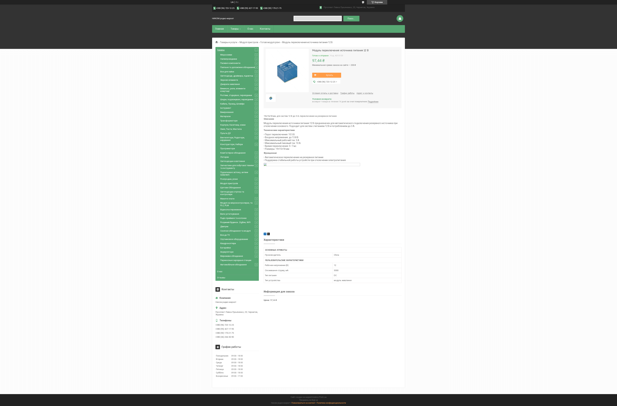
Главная (219, 28)
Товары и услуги (228, 42)
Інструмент (225, 108)
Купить (329, 75)
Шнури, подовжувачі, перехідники (236, 99)
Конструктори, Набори (231, 144)
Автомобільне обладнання (233, 264)
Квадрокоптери (228, 243)
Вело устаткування (229, 214)
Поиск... (351, 18)
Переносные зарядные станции (235, 260)
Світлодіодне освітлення (232, 161)
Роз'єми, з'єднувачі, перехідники (236, 95)
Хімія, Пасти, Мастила (231, 129)
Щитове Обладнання (230, 187)
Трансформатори (228, 120)
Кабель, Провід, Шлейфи (232, 104)
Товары (235, 28)
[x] (268, 234)
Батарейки (225, 247)
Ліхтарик (224, 157)
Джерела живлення (230, 84)
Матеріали (225, 116)
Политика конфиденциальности (331, 403)
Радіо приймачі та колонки (233, 218)
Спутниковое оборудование (234, 239)
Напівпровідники (228, 59)
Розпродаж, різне (229, 179)
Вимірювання (226, 112)
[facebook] (265, 234)
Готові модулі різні (270, 42)
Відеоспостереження (230, 209)
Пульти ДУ (225, 133)
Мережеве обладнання (231, 256)
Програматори (227, 148)
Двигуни (224, 226)
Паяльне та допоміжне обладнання (237, 67)
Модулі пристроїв (249, 42)
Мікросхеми (226, 55)
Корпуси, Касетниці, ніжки (233, 125)
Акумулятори (226, 252)
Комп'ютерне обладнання (233, 153)
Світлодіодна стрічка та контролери (232, 193)
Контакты (265, 28)
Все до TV (225, 235)
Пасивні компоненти (230, 63)
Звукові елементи (229, 80)
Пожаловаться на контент (303, 403)
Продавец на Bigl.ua (308, 400)
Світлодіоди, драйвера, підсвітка (236, 76)
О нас (250, 28)
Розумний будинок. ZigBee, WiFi (235, 222)
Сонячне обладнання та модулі (235, 231)
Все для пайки (227, 71)
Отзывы (221, 277)
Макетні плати (227, 198)
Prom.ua (322, 397)
